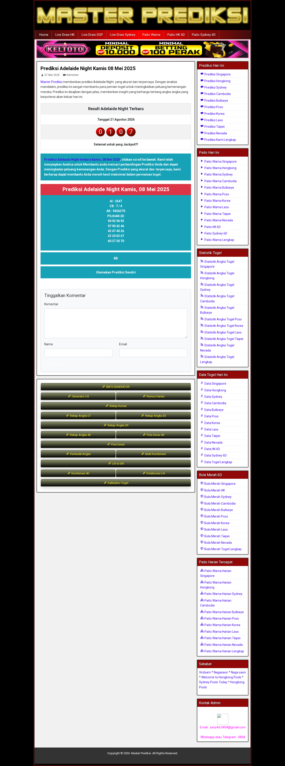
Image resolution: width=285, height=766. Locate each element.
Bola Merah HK (214, 490)
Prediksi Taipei (214, 126)
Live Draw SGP (92, 35)
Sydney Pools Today (213, 682)
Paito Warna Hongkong (220, 168)
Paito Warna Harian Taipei (222, 638)
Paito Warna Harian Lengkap (224, 651)
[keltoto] (142, 49)
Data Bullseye (214, 410)
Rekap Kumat (117, 406)
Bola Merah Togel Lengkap (223, 549)
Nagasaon (221, 672)
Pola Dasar (117, 444)
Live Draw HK (65, 35)
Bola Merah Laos (216, 529)
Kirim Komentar (57, 364)
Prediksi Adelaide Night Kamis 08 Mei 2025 (88, 68)
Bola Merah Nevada (218, 542)
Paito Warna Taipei (217, 214)
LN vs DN (118, 463)
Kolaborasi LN (155, 473)
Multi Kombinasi (155, 454)
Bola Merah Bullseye (218, 510)
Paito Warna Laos (216, 207)
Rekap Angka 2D (117, 425)
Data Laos (211, 429)
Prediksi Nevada (215, 133)
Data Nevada (213, 442)
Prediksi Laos (213, 120)
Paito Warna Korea (217, 200)
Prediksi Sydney (215, 87)
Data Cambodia (215, 403)
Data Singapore (215, 383)
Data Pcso (211, 416)
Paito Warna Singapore (220, 161)
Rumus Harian (155, 396)
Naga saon (238, 672)
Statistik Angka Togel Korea (223, 325)
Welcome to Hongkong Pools (221, 677)
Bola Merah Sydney (218, 497)
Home (43, 35)
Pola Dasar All (155, 435)
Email (123, 344)
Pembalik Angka (80, 454)
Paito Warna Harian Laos (221, 631)
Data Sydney (213, 396)
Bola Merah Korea (216, 523)
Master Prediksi (51, 82)
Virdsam (205, 672)
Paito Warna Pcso (216, 194)
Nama (48, 344)
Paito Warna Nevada (218, 220)
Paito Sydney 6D (204, 35)
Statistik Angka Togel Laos (223, 332)
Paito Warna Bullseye (219, 187)
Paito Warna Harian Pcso (221, 618)
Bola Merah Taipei (217, 536)
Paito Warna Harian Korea (222, 625)
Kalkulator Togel (117, 483)
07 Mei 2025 (52, 75)
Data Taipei (212, 436)
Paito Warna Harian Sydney (223, 594)
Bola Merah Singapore (220, 483)
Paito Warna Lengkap (219, 240)
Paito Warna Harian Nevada (223, 645)
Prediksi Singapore (217, 74)
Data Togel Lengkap (218, 462)
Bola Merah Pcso (216, 516)
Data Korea (212, 423)
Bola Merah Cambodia (220, 503)
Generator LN (80, 396)
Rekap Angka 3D (155, 415)
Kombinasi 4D (80, 473)
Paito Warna (151, 35)
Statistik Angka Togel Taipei (223, 339)
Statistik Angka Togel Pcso (223, 319)
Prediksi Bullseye (216, 100)
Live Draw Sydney (122, 35)
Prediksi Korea (214, 113)
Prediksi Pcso (213, 107)
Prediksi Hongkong (217, 81)
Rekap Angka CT (80, 415)
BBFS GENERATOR (118, 386)
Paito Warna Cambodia (220, 181)
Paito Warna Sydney (218, 174)
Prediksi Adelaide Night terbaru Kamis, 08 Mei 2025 (82, 159)
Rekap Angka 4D (80, 435)
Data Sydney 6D (215, 455)
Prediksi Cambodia (217, 94)
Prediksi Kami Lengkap (220, 139)
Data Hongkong (215, 390)
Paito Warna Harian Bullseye (224, 612)
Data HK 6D (212, 449)
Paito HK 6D (176, 35)
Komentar (73, 75)
